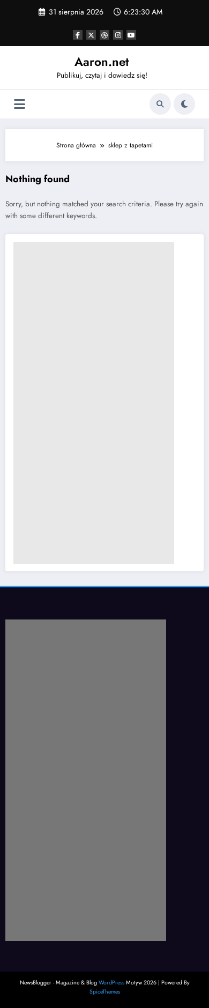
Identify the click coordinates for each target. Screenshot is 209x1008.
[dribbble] (104, 35)
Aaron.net (101, 61)
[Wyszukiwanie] (160, 104)
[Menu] (20, 104)
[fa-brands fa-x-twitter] (91, 35)
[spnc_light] (184, 104)
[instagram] (118, 35)
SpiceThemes (104, 992)
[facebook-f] (78, 35)
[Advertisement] (93, 403)
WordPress (111, 983)
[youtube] (131, 35)
